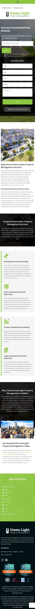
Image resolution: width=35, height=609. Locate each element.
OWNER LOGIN (6, 8)
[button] (17, 2)
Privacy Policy (26, 589)
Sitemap (20, 589)
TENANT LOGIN (18, 8)
